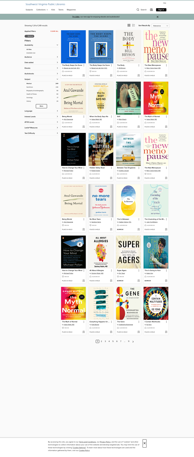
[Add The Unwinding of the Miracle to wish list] (166, 229)
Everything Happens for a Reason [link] (100, 322)
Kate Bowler (95, 325)
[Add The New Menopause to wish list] (166, 75)
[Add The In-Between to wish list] (138, 229)
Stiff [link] (118, 117)
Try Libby (75, 17)
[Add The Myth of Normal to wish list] (166, 126)
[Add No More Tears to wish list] (111, 229)
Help (164, 3)
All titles (29, 49)
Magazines (71, 10)
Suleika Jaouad (124, 171)
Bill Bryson (122, 68)
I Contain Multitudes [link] (152, 322)
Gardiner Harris (96, 222)
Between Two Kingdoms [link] (126, 168)
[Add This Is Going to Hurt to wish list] (166, 280)
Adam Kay (150, 273)
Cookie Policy (84, 450)
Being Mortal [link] (67, 117)
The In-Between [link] (123, 219)
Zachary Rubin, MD (97, 273)
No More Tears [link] (95, 219)
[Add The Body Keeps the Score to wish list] (83, 75)
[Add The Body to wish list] (138, 75)
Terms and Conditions (87, 442)
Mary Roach (122, 119)
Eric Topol (122, 273)
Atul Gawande (68, 119)
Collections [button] (41, 10)
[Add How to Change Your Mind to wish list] (83, 178)
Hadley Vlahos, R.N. (125, 222)
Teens (60, 10)
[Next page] (133, 341)
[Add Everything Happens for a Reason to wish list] (111, 332)
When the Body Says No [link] (99, 117)
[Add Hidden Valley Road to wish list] (111, 178)
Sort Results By (144, 26)
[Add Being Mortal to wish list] (83, 126)
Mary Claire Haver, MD (154, 68)
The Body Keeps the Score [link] (72, 65)
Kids (53, 10)
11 (128, 341)
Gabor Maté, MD (96, 119)
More (41, 106)
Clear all (54, 31)
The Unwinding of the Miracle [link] (155, 219)
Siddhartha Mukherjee (126, 325)
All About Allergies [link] (97, 271)
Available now (30, 53)
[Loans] (151, 10)
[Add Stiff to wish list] (138, 126)
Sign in (161, 10)
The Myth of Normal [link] (152, 117)
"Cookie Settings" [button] (79, 448)
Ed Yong (149, 325)
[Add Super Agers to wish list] (138, 280)
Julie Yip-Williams (152, 222)
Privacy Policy (105, 442)
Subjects (29, 10)
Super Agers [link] (121, 271)
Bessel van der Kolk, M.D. (72, 68)
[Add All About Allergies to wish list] (111, 280)
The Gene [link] (121, 322)
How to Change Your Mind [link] (72, 168)
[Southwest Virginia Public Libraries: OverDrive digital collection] (45, 4)
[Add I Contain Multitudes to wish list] (166, 332)
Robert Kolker (95, 171)
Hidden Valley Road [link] (97, 168)
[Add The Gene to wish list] (138, 332)
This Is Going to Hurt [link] (153, 271)
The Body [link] (121, 65)
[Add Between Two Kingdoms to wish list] (138, 178)
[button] (141, 10)
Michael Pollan (68, 171)
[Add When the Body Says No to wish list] (111, 126)
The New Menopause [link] (153, 65)
